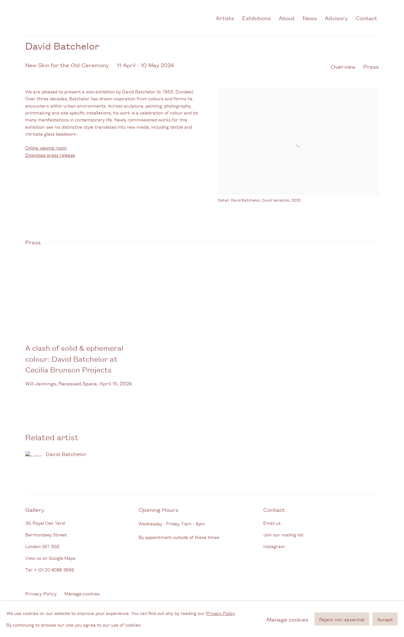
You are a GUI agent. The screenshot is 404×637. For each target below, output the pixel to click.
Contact (366, 17)
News (310, 17)
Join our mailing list (283, 534)
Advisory (336, 17)
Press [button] (371, 66)
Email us (272, 522)
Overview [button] (343, 66)
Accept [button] (385, 619)
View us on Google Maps (50, 557)
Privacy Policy (41, 593)
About (287, 17)
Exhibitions (256, 17)
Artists (225, 17)
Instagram (274, 546)
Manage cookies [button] (82, 593)
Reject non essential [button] (342, 619)
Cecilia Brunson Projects (91, 17)
